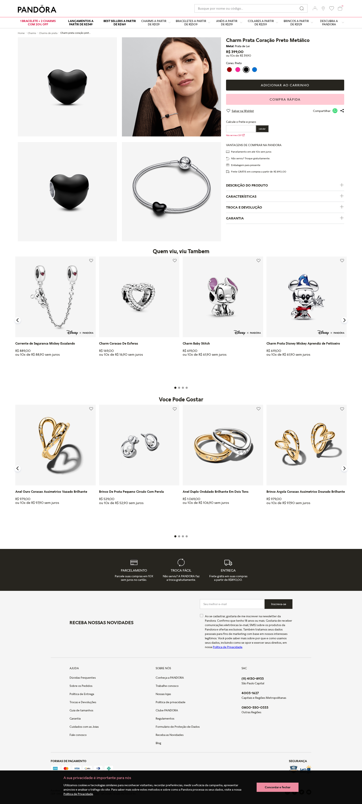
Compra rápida (285, 99)
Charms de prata (48, 33)
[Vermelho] (229, 69)
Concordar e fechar (277, 787)
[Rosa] (237, 69)
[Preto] (246, 69)
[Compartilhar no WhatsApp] (334, 110)
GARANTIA (235, 218)
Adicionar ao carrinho (285, 85)
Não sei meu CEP (234, 135)
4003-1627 (250, 693)
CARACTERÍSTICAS (241, 196)
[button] (315, 8)
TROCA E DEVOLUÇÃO (244, 207)
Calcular (262, 128)
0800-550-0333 (255, 707)
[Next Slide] (344, 320)
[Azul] (254, 69)
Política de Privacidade (78, 794)
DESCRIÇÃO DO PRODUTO (247, 185)
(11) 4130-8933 (253, 678)
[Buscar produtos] (301, 8)
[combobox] (251, 8)
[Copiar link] (342, 111)
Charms (32, 33)
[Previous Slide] (17, 320)
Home (21, 33)
